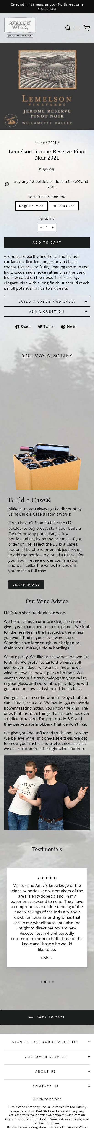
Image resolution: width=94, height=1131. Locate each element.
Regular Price (31, 205)
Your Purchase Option (47, 197)
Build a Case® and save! (46, 301)
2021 (52, 142)
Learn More (26, 584)
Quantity (46, 219)
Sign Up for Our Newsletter (45, 1042)
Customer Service (46, 1057)
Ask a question (47, 311)
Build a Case (63, 205)
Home (40, 142)
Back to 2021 (50, 1017)
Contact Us (46, 1086)
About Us (46, 1071)
